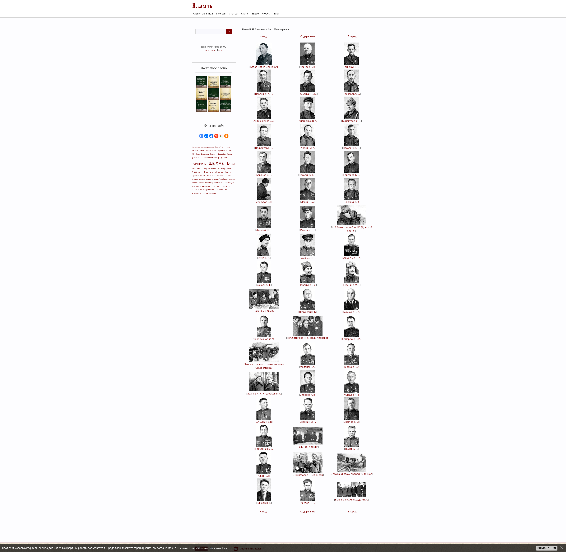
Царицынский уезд (224, 150)
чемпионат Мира (199, 186)
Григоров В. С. (351, 175)
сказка (201, 183)
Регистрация (211, 50)
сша (207, 176)
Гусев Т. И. (264, 258)
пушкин (208, 183)
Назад (263, 36)
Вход (220, 50)
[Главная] (202, 5)
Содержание (307, 36)
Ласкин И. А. (308, 148)
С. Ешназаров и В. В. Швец (307, 475)
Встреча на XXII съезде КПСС (351, 499)
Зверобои (222, 154)
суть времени (210, 168)
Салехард (208, 157)
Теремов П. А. (351, 366)
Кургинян (195, 176)
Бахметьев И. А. (351, 258)
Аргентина (196, 168)
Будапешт (220, 172)
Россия (202, 176)
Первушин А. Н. (264, 94)
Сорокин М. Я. (308, 421)
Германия (220, 176)
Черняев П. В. (307, 67)
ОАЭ (233, 164)
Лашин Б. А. (307, 202)
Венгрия (228, 172)
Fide (225, 190)
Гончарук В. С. (351, 67)
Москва (202, 179)
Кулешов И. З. (351, 394)
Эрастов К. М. (351, 421)
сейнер (201, 157)
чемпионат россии (215, 186)
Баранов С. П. (264, 175)
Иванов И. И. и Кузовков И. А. (264, 393)
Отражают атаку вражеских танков (351, 474)
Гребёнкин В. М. (307, 94)
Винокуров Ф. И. (351, 121)
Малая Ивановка (198, 147)
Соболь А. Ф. (264, 285)
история (195, 179)
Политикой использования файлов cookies (202, 548)
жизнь (213, 190)
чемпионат (200, 163)
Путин (206, 172)
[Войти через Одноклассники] (226, 136)
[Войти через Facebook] (211, 136)
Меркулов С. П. (264, 202)
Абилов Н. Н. (308, 502)
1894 (193, 154)
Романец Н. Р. (308, 258)
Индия (194, 172)
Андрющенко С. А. (264, 121)
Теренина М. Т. (351, 285)
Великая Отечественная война (204, 150)
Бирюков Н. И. (351, 312)
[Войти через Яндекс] (216, 136)
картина (220, 190)
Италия (225, 157)
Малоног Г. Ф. (308, 366)
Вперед (352, 36)
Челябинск (223, 179)
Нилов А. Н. (351, 448)
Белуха (229, 154)
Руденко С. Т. (307, 230)
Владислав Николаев (209, 154)
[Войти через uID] (201, 136)
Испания (212, 172)
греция (208, 179)
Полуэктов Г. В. (264, 148)
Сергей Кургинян (224, 168)
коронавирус (197, 190)
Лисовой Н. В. (264, 230)
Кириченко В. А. (308, 121)
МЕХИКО (195, 183)
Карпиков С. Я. (308, 285)
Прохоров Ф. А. (351, 94)
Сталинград (224, 147)
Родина (212, 176)
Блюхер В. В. (264, 502)
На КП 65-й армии (264, 311)
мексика (232, 179)
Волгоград (217, 157)
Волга (198, 154)
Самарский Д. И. (351, 339)
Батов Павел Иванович (264, 67)
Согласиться (546, 548)
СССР (203, 168)
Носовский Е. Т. (307, 175)
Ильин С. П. (264, 475)
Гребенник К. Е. (264, 448)
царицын (209, 147)
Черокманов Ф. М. (263, 339)
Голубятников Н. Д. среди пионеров (308, 337)
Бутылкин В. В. (264, 421)
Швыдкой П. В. (307, 312)
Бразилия (228, 176)
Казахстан (227, 186)
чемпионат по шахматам (204, 193)
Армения (215, 183)
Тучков (194, 157)
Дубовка (216, 147)
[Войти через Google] (221, 136)
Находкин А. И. (351, 148)
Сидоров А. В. (307, 394)
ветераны (207, 190)
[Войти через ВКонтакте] (206, 136)
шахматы (220, 162)
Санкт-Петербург (226, 182)
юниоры (215, 179)
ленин (200, 172)
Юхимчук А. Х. (351, 202)
